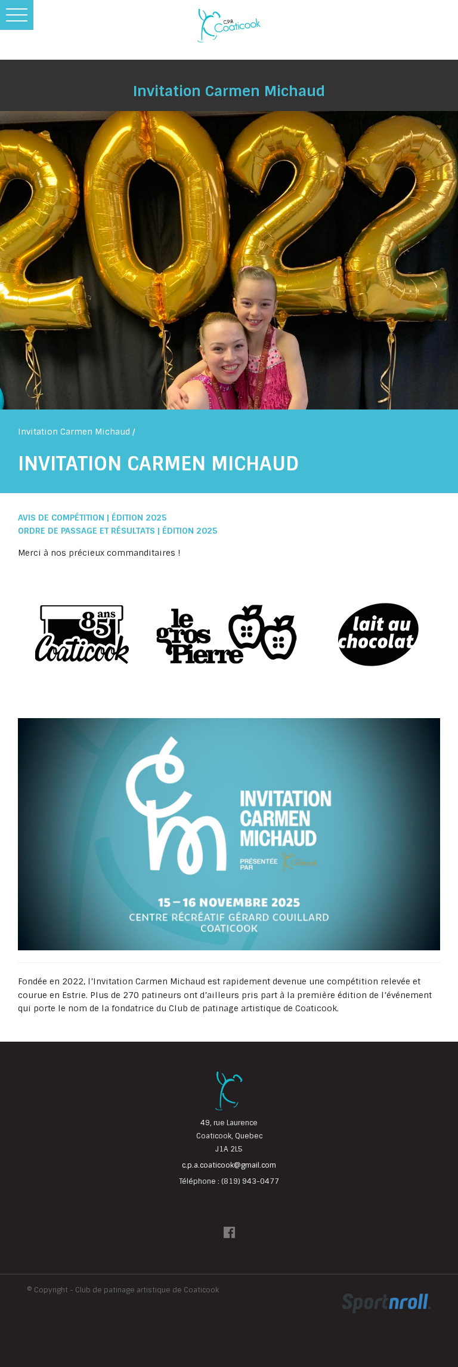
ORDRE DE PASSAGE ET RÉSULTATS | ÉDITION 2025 (118, 530)
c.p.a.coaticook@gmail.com (229, 1165)
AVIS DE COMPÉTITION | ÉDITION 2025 (92, 517)
